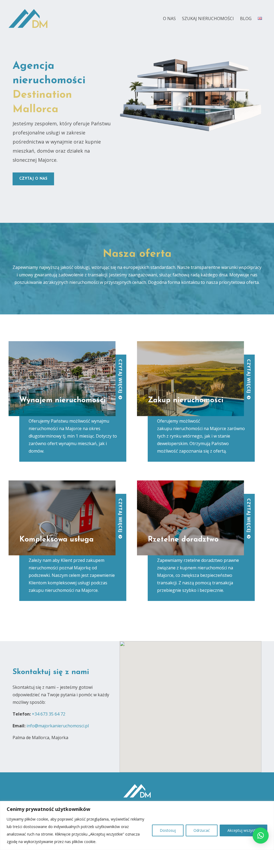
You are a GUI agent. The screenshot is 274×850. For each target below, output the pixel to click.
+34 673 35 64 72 (48, 714)
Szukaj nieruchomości (208, 18)
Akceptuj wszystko (243, 830)
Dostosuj (168, 830)
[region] (137, 825)
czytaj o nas (33, 179)
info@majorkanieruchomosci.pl (57, 726)
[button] (261, 836)
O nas (169, 18)
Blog (246, 18)
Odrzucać (201, 830)
